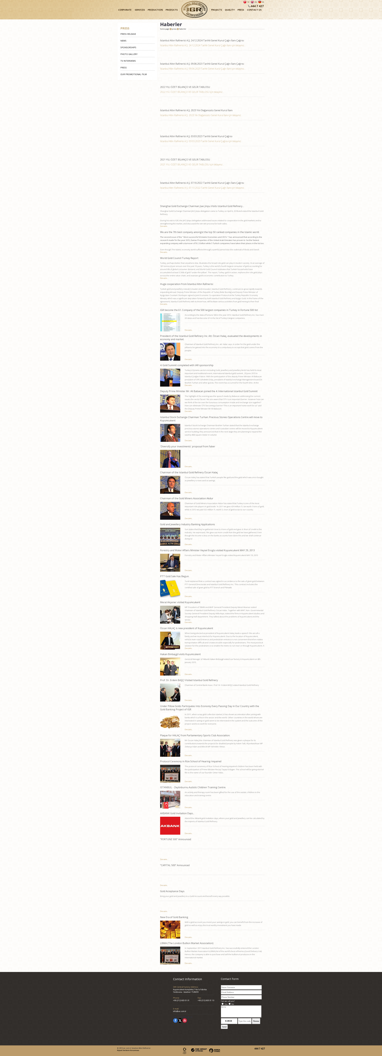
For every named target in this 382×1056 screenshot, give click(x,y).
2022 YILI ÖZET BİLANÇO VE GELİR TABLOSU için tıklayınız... (192, 92)
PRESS (241, 9)
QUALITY (230, 9)
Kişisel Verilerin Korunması (128, 1050)
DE (263, 2)
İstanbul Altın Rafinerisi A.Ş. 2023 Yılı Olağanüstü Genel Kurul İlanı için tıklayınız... (201, 115)
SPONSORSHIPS (128, 47)
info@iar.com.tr (179, 1011)
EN (256, 2)
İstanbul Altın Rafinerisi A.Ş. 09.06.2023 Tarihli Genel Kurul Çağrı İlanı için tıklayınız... (202, 68)
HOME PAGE (194, 9)
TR (248, 2)
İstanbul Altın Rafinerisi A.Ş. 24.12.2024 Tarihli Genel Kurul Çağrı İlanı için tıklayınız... (202, 45)
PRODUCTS (172, 9)
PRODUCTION (155, 9)
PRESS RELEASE (128, 34)
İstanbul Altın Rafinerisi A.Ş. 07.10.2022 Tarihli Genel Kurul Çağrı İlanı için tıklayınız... (202, 187)
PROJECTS (216, 9)
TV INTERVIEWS (128, 60)
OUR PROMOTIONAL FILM (133, 74)
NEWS (123, 40)
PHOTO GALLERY (128, 54)
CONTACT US (254, 9)
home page (165, 29)
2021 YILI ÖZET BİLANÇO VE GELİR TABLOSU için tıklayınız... (192, 164)
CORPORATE (124, 9)
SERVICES (140, 9)
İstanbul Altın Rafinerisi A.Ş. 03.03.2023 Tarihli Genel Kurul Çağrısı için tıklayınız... (201, 141)
